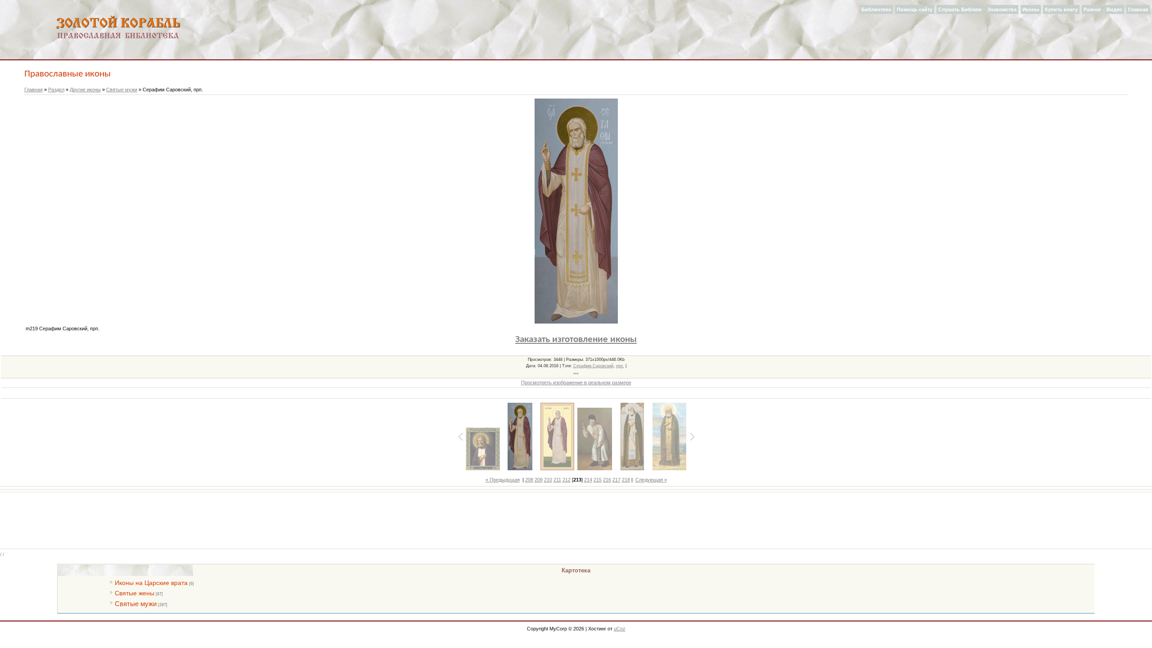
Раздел (56, 89)
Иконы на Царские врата (151, 582)
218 (626, 479)
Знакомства (1002, 9)
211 (557, 479)
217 (616, 479)
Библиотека (876, 9)
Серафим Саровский (593, 366)
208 (529, 479)
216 (607, 479)
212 (566, 479)
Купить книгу (1061, 9)
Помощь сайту (914, 9)
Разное (1092, 9)
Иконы (1030, 9)
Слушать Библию (959, 9)
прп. (620, 366)
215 (598, 479)
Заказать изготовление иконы (576, 339)
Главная (1138, 9)
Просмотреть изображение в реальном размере (576, 382)
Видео (1114, 9)
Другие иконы (85, 89)
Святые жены (134, 593)
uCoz (620, 628)
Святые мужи (121, 89)
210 (548, 479)
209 (539, 479)
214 (588, 479)
